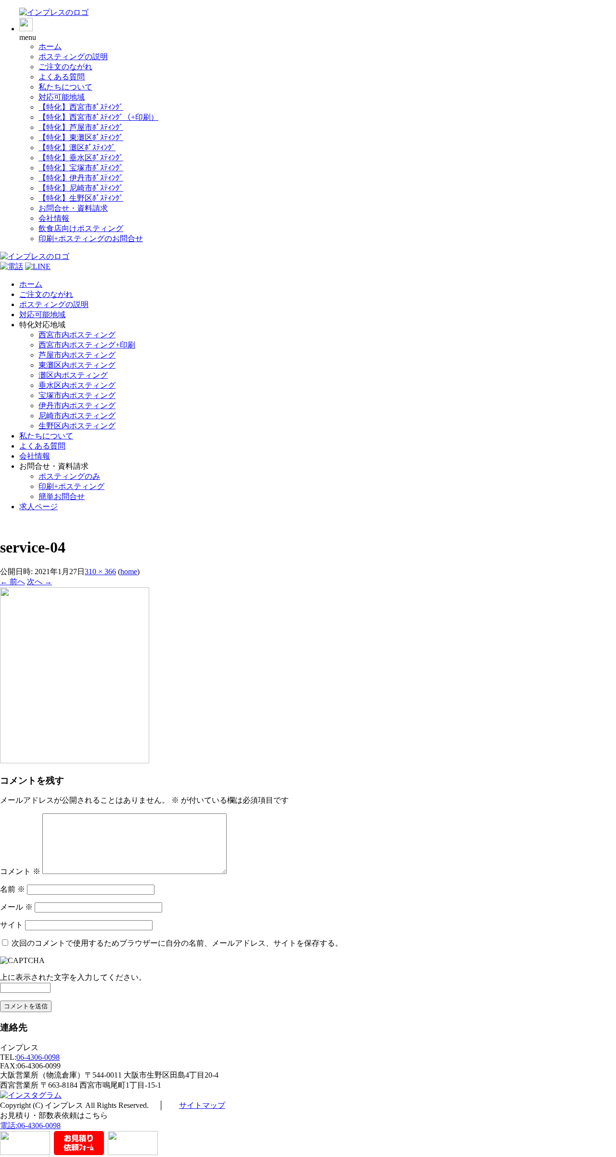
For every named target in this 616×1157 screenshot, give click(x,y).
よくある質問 (61, 77)
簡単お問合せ (61, 496)
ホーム (50, 46)
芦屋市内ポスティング (77, 355)
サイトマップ (202, 1105)
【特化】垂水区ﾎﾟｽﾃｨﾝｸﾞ (80, 158)
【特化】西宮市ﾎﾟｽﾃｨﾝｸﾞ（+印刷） (98, 117)
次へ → (39, 582)
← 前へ (12, 582)
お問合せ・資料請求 (73, 208)
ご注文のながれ (65, 67)
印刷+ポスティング (71, 486)
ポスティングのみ (69, 476)
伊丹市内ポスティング (77, 405)
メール (16, 907)
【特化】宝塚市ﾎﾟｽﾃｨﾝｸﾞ (80, 168)
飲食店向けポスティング (80, 228)
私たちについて (65, 87)
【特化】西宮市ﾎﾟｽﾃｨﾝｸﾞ (80, 107)
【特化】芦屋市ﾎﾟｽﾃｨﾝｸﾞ (80, 127)
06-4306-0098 (38, 1057)
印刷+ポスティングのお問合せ (90, 238)
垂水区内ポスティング (77, 385)
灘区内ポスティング (73, 375)
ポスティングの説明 (73, 56)
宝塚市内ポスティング (77, 395)
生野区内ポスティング (77, 426)
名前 (12, 889)
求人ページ (38, 506)
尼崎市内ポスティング (77, 415)
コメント (20, 871)
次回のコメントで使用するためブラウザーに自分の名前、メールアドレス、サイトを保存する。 (177, 943)
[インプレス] (54, 12)
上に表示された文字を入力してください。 (73, 977)
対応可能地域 (61, 97)
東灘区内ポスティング (77, 365)
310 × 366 (100, 571)
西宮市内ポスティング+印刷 (86, 345)
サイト (11, 925)
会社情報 (53, 218)
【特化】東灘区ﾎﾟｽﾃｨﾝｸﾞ (80, 137)
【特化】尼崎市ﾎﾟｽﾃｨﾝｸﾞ (80, 188)
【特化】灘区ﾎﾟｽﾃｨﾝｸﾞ (77, 147)
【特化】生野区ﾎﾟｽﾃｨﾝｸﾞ (80, 198)
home (128, 571)
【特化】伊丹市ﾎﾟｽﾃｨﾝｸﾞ (80, 178)
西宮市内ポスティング (77, 335)
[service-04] (74, 761)
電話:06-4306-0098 (30, 1125)
